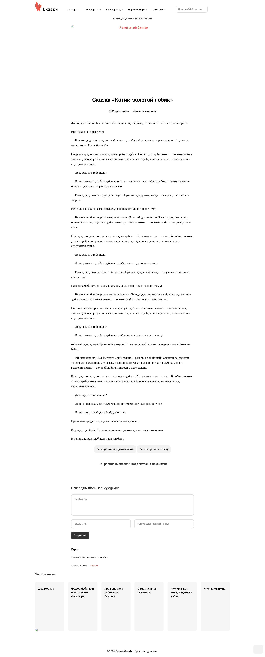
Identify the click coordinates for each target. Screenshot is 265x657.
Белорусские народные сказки (115, 449)
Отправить (80, 535)
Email (158, 474)
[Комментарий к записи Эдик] (93, 566)
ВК (98, 474)
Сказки (46, 6)
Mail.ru (132, 474)
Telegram (141, 474)
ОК (124, 474)
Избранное (216, 9)
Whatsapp (150, 474)
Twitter (115, 474)
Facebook (107, 474)
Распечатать (167, 474)
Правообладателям (146, 651)
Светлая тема (223, 9)
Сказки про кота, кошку (154, 449)
